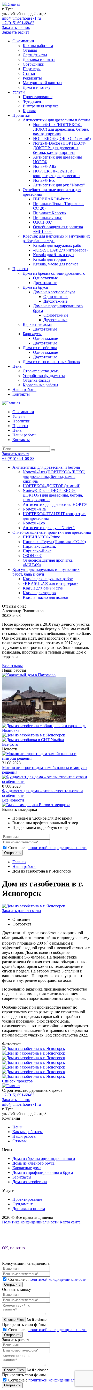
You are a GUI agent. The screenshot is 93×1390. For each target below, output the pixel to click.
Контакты (21, 394)
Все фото (10, 744)
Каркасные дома (37, 324)
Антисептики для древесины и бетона (56, 120)
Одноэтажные (45, 278)
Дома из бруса (35, 287)
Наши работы (24, 389)
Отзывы (30, 50)
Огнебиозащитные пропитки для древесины (51, 532)
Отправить (12, 853)
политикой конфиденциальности (57, 847)
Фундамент (33, 101)
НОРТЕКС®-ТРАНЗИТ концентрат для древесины (56, 173)
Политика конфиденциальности (30, 1222)
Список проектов (17, 1081)
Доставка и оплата (39, 59)
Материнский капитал (42, 83)
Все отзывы (12, 665)
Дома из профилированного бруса (42, 1172)
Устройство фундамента (44, 375)
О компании (23, 41)
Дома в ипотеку (37, 87)
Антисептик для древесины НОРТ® (55, 504)
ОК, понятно (13, 1248)
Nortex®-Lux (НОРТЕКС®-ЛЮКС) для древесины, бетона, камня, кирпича (61, 129)
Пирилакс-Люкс (47, 217)
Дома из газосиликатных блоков (51, 361)
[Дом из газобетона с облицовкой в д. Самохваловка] (34, 721)
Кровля (29, 110)
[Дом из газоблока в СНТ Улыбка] (33, 739)
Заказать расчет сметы (21, 910)
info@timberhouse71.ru (21, 18)
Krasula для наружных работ (58, 245)
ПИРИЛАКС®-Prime (51, 199)
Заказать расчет (15, 32)
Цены (17, 366)
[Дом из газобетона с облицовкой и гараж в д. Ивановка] (46, 730)
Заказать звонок (16, 27)
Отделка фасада (36, 380)
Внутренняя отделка (41, 106)
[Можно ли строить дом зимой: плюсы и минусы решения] (46, 758)
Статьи (29, 73)
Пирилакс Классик (49, 213)
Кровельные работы (40, 385)
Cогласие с (47, 847)
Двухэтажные (45, 282)
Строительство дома (41, 371)
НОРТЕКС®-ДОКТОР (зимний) (62, 138)
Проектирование (37, 97)
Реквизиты (32, 78)
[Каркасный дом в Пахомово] (29, 675)
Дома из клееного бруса (54, 292)
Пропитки (21, 115)
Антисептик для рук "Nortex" (59, 185)
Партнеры (32, 69)
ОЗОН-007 (42, 222)
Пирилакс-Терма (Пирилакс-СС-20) (54, 541)
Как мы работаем (38, 45)
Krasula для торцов (49, 259)
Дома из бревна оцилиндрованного (54, 273)
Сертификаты (35, 55)
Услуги (18, 92)
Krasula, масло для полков (56, 264)
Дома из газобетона (40, 347)
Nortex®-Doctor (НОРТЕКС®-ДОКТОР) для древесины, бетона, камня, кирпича (59, 148)
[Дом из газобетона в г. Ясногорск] (33, 735)
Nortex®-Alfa (44, 166)
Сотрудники (33, 64)
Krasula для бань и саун (53, 255)
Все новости (13, 800)
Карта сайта (70, 1222)
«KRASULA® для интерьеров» (61, 250)
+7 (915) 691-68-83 (18, 23)
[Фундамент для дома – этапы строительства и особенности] (46, 781)
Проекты (20, 268)
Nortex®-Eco (44, 180)
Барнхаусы (32, 334)
